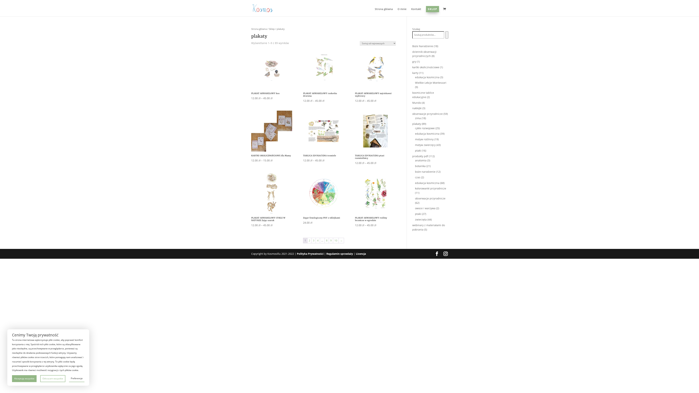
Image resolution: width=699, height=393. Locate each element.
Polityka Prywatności (310, 253)
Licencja (361, 253)
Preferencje (77, 378)
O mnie (402, 9)
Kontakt (416, 9)
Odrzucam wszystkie (52, 378)
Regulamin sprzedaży (339, 253)
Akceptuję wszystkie (24, 378)
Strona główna (384, 9)
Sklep (432, 9)
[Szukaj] (446, 35)
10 (335, 240)
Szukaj (416, 29)
